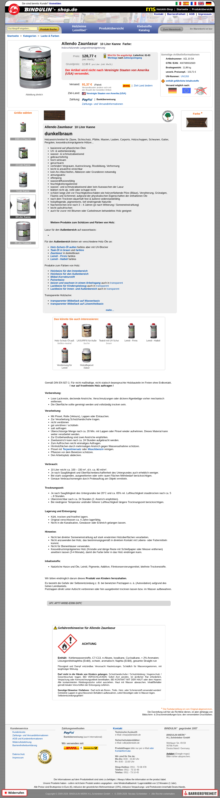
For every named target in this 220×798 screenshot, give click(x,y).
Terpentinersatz (72, 449)
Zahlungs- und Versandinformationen (102, 104)
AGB (192, 14)
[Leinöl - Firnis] (131, 338)
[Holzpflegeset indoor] (86, 363)
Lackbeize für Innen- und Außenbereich (73, 288)
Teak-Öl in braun (60, 250)
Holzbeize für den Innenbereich (69, 270)
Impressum (205, 14)
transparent (116, 282)
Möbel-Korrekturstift (62, 276)
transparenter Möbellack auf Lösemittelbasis (76, 303)
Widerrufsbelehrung (21, 742)
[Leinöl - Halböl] (153, 338)
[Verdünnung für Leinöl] (64, 363)
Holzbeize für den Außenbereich (69, 273)
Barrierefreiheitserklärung (24, 745)
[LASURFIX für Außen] (86, 338)
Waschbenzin (96, 449)
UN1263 (185, 76)
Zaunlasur (56, 253)
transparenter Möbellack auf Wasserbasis (75, 300)
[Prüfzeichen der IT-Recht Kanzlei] (45, 763)
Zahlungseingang (133, 57)
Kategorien (29, 36)
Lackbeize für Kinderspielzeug (68, 285)
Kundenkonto (18, 732)
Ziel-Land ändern (143, 85)
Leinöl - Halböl (59, 259)
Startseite (13, 36)
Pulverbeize (57, 279)
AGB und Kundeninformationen (27, 738)
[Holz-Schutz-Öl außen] (64, 338)
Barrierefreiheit (176, 14)
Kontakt (158, 14)
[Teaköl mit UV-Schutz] (108, 338)
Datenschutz (18, 754)
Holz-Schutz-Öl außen (63, 247)
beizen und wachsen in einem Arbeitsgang (75, 282)
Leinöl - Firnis (58, 256)
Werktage (112, 57)
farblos (80, 250)
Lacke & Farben (50, 36)
